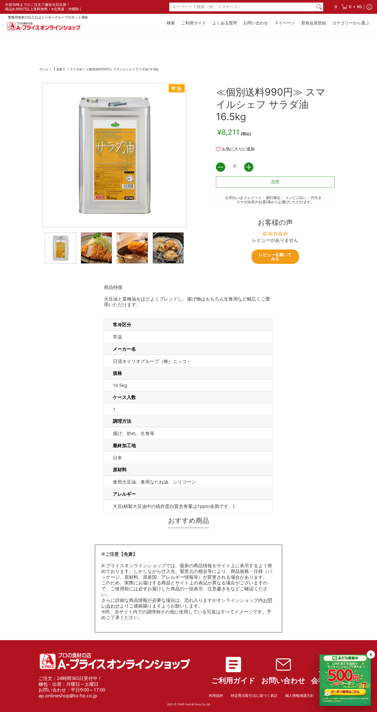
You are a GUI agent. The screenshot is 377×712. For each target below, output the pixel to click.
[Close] (371, 654)
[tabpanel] (188, 399)
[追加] (248, 167)
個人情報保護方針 (299, 695)
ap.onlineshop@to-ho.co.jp (67, 695)
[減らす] (220, 167)
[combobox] (242, 7)
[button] (351, 7)
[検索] (319, 7)
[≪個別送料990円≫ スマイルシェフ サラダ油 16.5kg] (60, 248)
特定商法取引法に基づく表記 (254, 695)
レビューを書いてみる (275, 256)
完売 (275, 181)
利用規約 (216, 695)
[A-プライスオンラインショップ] (43, 26)
